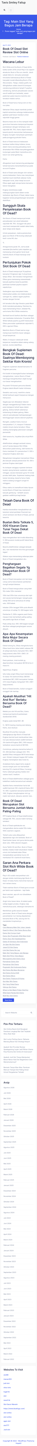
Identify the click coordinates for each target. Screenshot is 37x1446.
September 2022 (10, 1338)
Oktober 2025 (9, 1136)
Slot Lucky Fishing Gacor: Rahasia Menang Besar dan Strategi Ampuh (17, 1040)
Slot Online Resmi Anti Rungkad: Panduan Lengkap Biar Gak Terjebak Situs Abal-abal (17, 1031)
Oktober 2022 (9, 1332)
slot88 (6, 1375)
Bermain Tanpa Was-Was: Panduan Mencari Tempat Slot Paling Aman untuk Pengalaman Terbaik (17, 1069)
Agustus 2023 (9, 1278)
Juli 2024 (7, 1218)
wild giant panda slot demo (13, 993)
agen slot (7, 1421)
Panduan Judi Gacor (9, 56)
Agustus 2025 (9, 1147)
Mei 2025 (7, 1164)
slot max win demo (10, 981)
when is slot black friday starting (15, 990)
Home (18, 29)
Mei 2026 (7, 1098)
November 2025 (10, 1131)
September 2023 (10, 1272)
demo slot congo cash (11, 933)
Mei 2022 (7, 1343)
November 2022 (10, 1327)
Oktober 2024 (9, 1202)
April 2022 (7, 1348)
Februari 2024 (9, 1245)
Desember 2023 (10, 1256)
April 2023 (7, 1299)
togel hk (7, 1392)
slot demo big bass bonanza (13, 970)
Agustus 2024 (9, 1213)
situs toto (7, 1387)
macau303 (8, 1379)
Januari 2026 (9, 1120)
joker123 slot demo (10, 947)
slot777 (6, 1425)
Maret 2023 (8, 1305)
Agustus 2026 (9, 1088)
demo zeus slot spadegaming (14, 939)
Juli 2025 (7, 1153)
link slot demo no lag (11, 950)
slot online (7, 1413)
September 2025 (10, 1142)
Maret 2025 (8, 1174)
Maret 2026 (8, 1109)
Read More (8, 1000)
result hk (7, 1400)
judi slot (7, 1383)
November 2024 (10, 1196)
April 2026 (7, 1104)
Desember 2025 (10, 1126)
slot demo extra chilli (11, 973)
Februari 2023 (9, 1310)
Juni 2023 (7, 1289)
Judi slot (7, 1430)
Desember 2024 (10, 1191)
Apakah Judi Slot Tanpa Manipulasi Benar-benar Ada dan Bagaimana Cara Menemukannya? (18, 1059)
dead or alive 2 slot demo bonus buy (17, 930)
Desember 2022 (10, 1321)
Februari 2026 (9, 1115)
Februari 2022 (9, 1359)
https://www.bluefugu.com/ (14, 1409)
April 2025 (7, 1169)
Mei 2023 (7, 1294)
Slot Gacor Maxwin (11, 1404)
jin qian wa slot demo (11, 944)
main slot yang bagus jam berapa (15, 953)
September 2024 (10, 1207)
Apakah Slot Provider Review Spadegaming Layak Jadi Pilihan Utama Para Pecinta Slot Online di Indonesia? (18, 1049)
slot (5, 1396)
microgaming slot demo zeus (14, 959)
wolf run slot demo (10, 996)
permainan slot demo (11, 964)
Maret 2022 (8, 1354)
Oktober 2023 (9, 1267)
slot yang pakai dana (11, 984)
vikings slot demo (10, 987)
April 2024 (7, 1234)
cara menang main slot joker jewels (16, 927)
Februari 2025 (9, 1180)
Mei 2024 (7, 1229)
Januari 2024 (9, 1251)
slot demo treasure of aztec (13, 979)
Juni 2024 (7, 1223)
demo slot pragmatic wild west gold (16, 936)
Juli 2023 (7, 1283)
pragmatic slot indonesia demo (14, 967)
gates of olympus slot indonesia (15, 942)
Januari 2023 (9, 1316)
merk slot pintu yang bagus (13, 956)
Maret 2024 (8, 1240)
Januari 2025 (9, 1185)
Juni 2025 (7, 1158)
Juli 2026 (7, 1093)
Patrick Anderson (23, 56)
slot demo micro (9, 976)
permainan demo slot (11, 962)
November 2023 (10, 1261)
